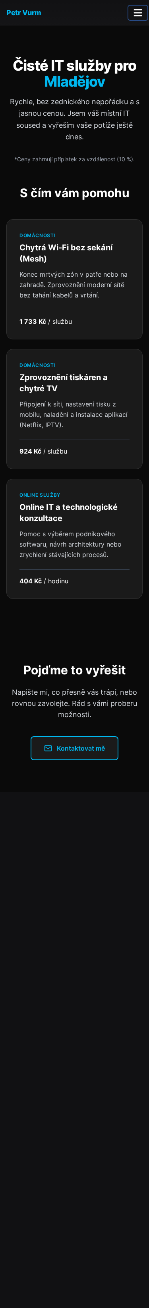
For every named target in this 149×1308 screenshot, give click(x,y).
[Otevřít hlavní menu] (137, 13)
